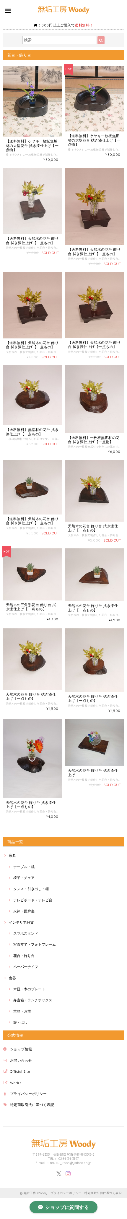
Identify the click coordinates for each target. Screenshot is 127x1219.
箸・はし (20, 1022)
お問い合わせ (21, 1060)
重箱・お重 (22, 1011)
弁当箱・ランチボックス (32, 1000)
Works (15, 1082)
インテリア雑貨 (21, 922)
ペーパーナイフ (25, 966)
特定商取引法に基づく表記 (32, 1104)
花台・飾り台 (24, 955)
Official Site (20, 1071)
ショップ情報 (21, 1049)
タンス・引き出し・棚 (31, 889)
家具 (12, 855)
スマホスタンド (25, 933)
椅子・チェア (24, 878)
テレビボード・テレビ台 (32, 900)
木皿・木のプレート (29, 989)
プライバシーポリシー (28, 1093)
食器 (12, 978)
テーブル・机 (24, 867)
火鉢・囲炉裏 (24, 911)
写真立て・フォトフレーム (34, 944)
